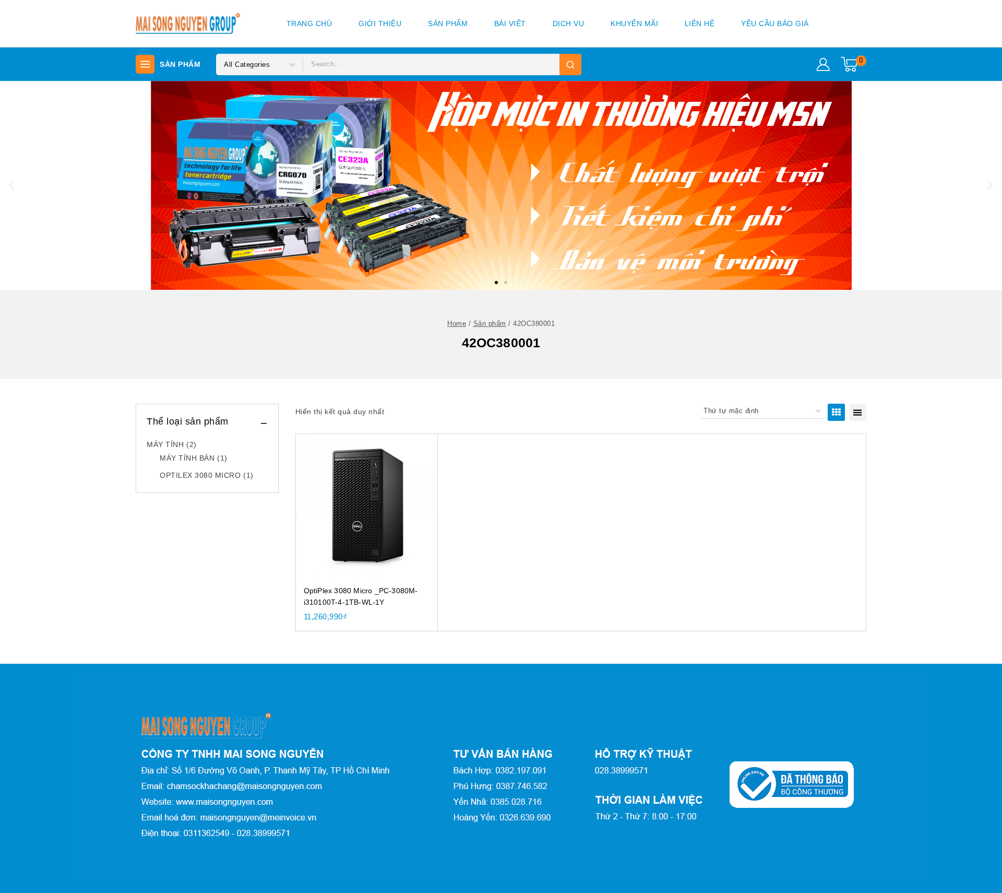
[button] (496, 282)
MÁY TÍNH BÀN (194, 458)
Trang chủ (309, 23)
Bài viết (510, 23)
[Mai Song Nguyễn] (188, 23)
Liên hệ (700, 23)
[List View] (857, 412)
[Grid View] (836, 412)
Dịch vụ (568, 23)
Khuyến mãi (634, 23)
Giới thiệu (380, 23)
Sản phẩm (448, 23)
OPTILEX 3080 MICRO (207, 475)
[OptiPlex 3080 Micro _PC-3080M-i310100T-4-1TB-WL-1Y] (366, 505)
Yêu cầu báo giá (775, 23)
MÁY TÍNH (172, 444)
